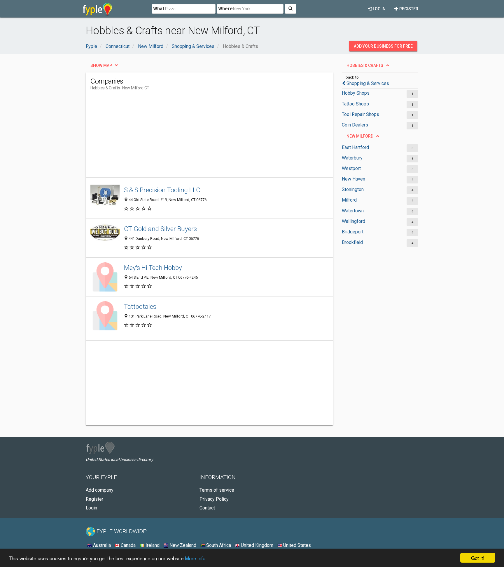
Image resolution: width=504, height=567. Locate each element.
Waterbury (352, 158)
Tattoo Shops (355, 104)
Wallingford (353, 221)
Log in (379, 8)
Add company (99, 490)
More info (195, 558)
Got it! (477, 557)
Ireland (152, 545)
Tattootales (140, 306)
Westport (351, 168)
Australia (101, 545)
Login (91, 508)
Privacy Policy (214, 499)
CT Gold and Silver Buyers (160, 229)
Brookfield (352, 242)
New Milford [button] (359, 136)
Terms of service (217, 490)
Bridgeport (352, 232)
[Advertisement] (196, 136)
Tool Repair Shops (360, 114)
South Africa (218, 545)
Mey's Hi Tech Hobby (153, 267)
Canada (128, 545)
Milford (349, 200)
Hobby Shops (356, 93)
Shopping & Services (367, 83)
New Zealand (182, 545)
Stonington (353, 189)
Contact (207, 508)
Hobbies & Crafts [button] (364, 65)
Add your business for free (383, 46)
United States (296, 545)
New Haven (353, 179)
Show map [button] (101, 65)
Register (408, 8)
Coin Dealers (355, 125)
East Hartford (355, 147)
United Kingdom (256, 545)
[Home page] (97, 8)
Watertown (353, 211)
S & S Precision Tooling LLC (162, 190)
